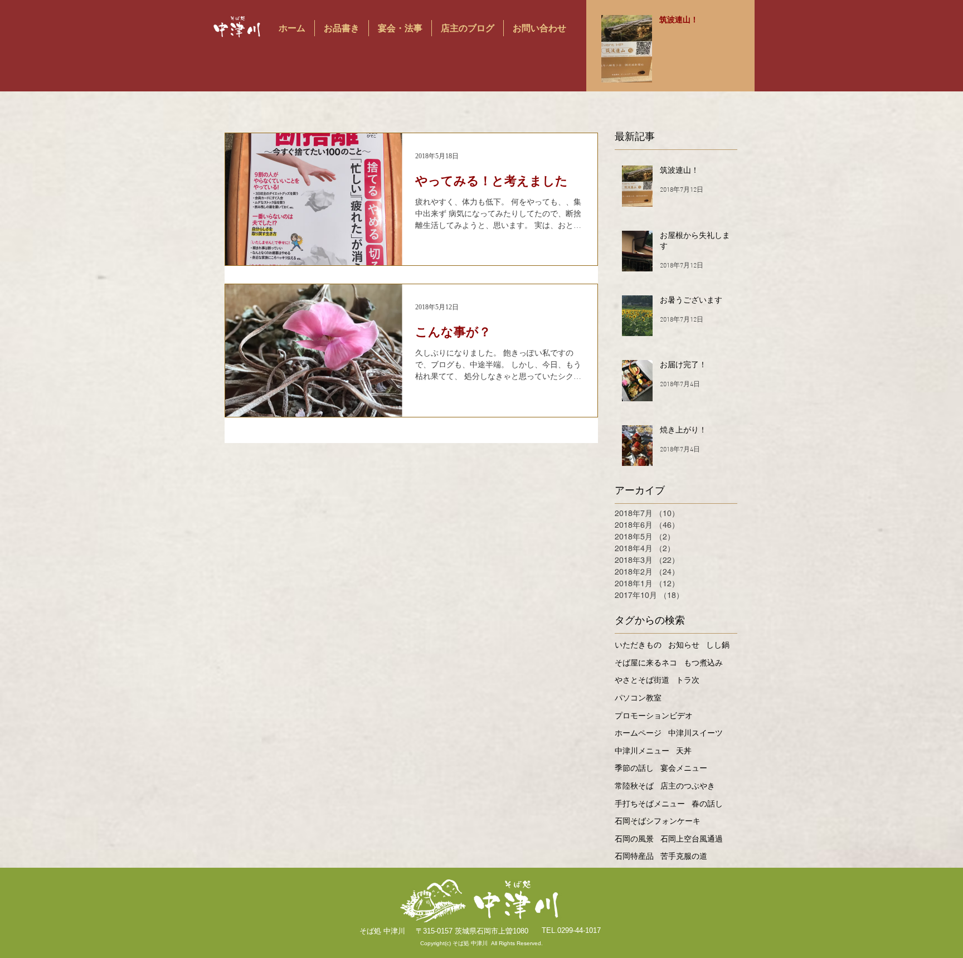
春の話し (707, 803)
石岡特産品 (634, 856)
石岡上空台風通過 (691, 838)
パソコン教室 (638, 697)
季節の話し (634, 768)
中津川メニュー (642, 750)
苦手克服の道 (683, 856)
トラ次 (687, 679)
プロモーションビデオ (654, 715)
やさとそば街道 (642, 679)
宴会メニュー (683, 768)
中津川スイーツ (695, 732)
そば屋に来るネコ (646, 662)
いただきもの (638, 644)
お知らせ (683, 644)
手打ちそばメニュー (650, 803)
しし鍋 (717, 644)
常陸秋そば (634, 785)
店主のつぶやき (687, 785)
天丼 (684, 750)
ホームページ (638, 732)
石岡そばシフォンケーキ (658, 820)
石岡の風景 (634, 838)
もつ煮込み (703, 662)
